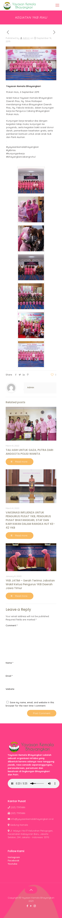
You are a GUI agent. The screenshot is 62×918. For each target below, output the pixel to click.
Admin (26, 38)
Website (10, 689)
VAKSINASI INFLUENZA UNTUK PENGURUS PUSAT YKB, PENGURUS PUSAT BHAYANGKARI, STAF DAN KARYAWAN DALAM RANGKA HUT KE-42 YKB (30, 520)
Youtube (12, 863)
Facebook (13, 860)
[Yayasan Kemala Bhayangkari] (19, 5)
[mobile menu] (57, 5)
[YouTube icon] (31, 905)
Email (9, 675)
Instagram (14, 857)
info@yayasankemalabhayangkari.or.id (32, 819)
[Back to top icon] (31, 890)
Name (9, 662)
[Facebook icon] (27, 905)
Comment (12, 625)
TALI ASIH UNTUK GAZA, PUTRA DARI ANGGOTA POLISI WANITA (29, 452)
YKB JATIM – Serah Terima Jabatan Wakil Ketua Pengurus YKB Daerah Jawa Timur (30, 584)
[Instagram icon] (34, 905)
